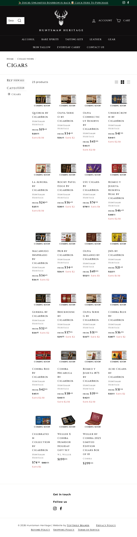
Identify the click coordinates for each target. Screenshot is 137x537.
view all (19, 80)
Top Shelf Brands (78, 525)
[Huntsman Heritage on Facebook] (61, 508)
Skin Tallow (42, 47)
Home (10, 59)
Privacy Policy (106, 525)
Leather (96, 39)
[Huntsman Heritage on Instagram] (55, 508)
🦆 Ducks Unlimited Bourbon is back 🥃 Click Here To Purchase (63, 2)
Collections (25, 59)
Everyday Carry (68, 47)
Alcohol (28, 39)
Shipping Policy (63, 529)
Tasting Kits (74, 39)
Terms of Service (89, 529)
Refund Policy (40, 529)
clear (20, 88)
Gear (111, 39)
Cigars (16, 94)
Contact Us (95, 47)
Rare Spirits (50, 39)
